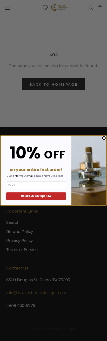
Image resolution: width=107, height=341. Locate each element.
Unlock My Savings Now (36, 196)
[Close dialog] (104, 138)
